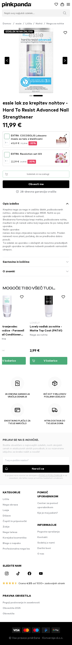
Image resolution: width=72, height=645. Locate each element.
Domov (8, 24)
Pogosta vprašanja (48, 532)
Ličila (28, 24)
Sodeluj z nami (46, 543)
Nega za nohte (55, 24)
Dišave (7, 516)
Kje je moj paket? (47, 513)
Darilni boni (44, 548)
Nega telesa (10, 532)
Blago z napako (12, 543)
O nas (40, 554)
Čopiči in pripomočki (15, 521)
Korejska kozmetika (14, 538)
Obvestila (8, 613)
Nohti (39, 24)
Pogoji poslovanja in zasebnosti (21, 602)
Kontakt (42, 537)
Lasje (6, 510)
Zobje (6, 527)
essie (19, 24)
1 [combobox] (5, 142)
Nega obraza (10, 505)
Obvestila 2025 (12, 608)
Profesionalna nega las (16, 549)
